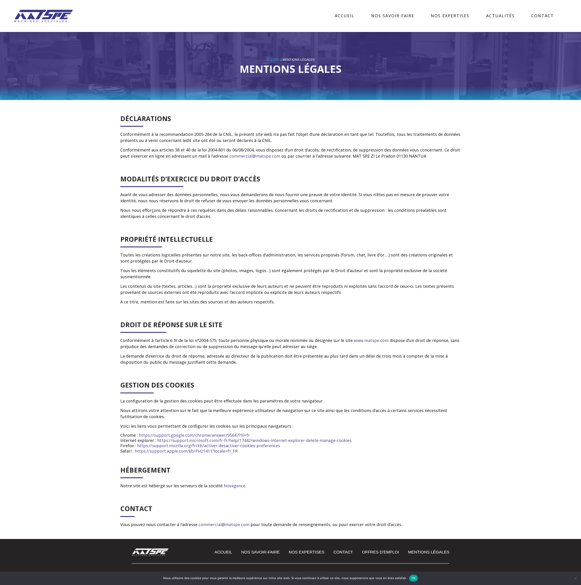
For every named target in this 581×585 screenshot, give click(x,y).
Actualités (500, 15)
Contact (542, 15)
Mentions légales (428, 552)
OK (413, 578)
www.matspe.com (371, 340)
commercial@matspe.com (254, 156)
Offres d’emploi (380, 552)
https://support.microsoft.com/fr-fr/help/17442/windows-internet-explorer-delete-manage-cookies (254, 440)
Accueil (344, 15)
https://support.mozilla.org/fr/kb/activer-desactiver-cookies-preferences (208, 445)
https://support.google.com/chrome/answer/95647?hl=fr (194, 435)
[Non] (575, 578)
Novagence (234, 485)
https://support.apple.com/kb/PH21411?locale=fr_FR (186, 451)
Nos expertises (450, 15)
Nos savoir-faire (392, 15)
